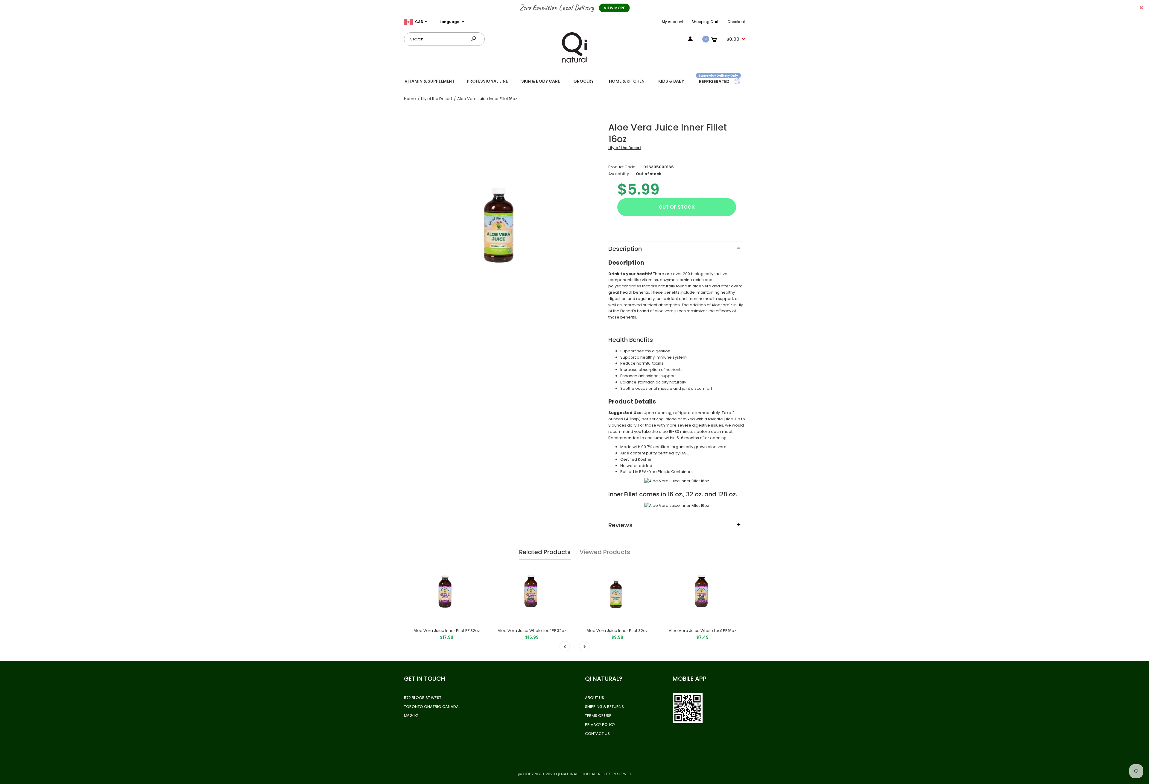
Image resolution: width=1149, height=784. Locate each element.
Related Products (545, 552)
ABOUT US (594, 697)
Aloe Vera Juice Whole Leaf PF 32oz (532, 630)
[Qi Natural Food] (574, 62)
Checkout (736, 21)
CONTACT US (597, 733)
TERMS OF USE (598, 715)
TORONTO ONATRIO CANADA (431, 706)
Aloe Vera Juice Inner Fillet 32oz (617, 630)
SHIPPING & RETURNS (604, 706)
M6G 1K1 (411, 715)
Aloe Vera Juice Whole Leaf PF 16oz (702, 630)
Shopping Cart (704, 21)
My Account (672, 21)
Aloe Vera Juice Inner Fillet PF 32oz (447, 630)
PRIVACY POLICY (600, 724)
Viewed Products (605, 552)
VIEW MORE (614, 7)
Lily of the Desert (624, 148)
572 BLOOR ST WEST (422, 697)
